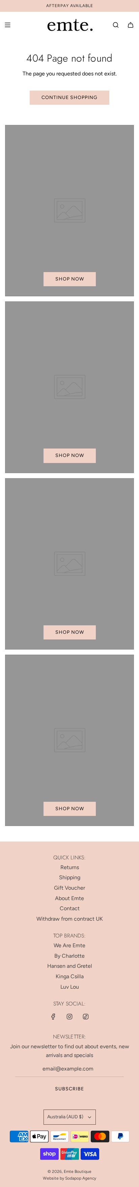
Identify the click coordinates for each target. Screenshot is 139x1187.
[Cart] (130, 25)
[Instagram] (69, 1016)
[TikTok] (85, 1016)
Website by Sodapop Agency (69, 1178)
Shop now (69, 279)
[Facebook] (53, 1016)
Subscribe (69, 1089)
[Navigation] (7, 25)
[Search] (115, 25)
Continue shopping (69, 97)
